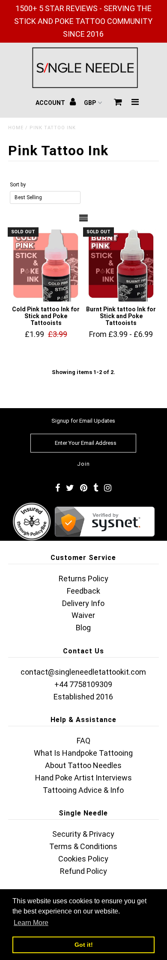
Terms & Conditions (83, 846)
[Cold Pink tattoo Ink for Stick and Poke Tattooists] (46, 265)
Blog (83, 627)
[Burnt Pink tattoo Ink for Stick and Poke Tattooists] (121, 265)
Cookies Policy (83, 858)
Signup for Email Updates (83, 421)
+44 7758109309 (83, 684)
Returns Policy (83, 578)
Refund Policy (83, 871)
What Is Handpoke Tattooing (83, 752)
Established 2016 (83, 696)
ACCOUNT (51, 102)
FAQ (83, 740)
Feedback (83, 590)
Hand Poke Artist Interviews (83, 777)
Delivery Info (83, 603)
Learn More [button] (31, 922)
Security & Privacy (83, 833)
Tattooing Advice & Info (83, 790)
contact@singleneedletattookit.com (83, 671)
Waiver (83, 615)
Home (16, 128)
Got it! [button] (84, 944)
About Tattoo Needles (83, 765)
